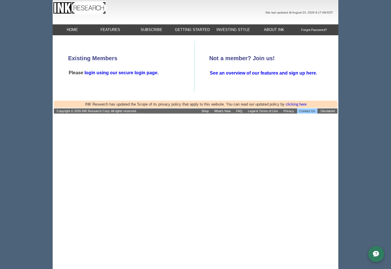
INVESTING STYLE (233, 30)
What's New (222, 111)
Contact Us (307, 111)
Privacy (288, 111)
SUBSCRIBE (151, 30)
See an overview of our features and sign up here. (263, 73)
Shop (205, 111)
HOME (72, 30)
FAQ (239, 111)
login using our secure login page (120, 72)
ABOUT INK (274, 30)
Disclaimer (328, 111)
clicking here (296, 104)
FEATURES (110, 30)
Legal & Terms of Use (263, 111)
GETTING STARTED (192, 30)
